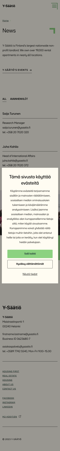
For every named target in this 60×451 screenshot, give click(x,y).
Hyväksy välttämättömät (30, 264)
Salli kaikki (30, 254)
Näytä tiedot (30, 274)
